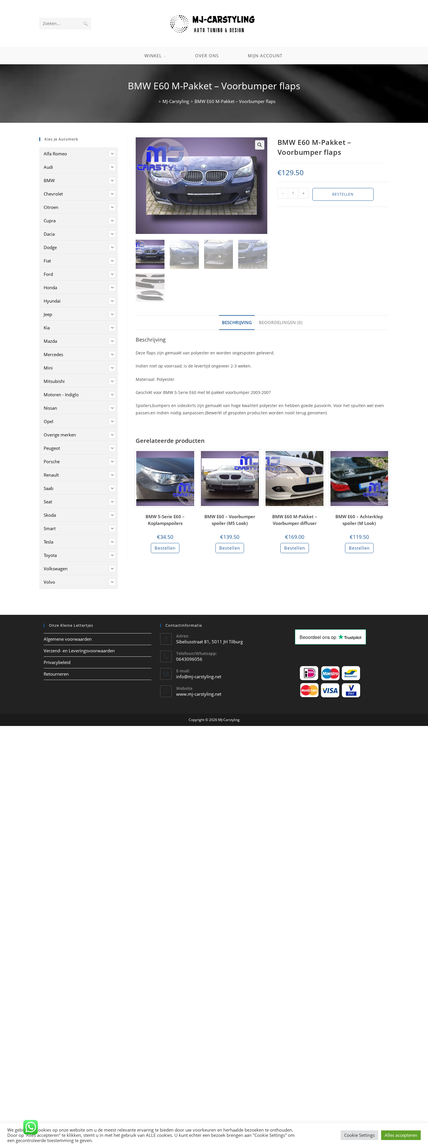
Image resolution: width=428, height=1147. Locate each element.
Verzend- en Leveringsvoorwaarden (79, 651)
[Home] (155, 101)
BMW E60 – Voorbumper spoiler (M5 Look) (229, 520)
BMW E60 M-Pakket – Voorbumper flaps (234, 101)
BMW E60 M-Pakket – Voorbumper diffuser (294, 520)
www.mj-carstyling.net (198, 694)
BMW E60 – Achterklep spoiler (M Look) (359, 520)
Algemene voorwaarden (68, 639)
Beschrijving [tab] (237, 322)
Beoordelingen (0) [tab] (281, 322)
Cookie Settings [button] (359, 1135)
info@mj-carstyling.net (198, 676)
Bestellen (342, 194)
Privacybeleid (57, 662)
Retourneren (56, 674)
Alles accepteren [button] (401, 1135)
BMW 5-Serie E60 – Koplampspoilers (165, 520)
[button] (259, 145)
